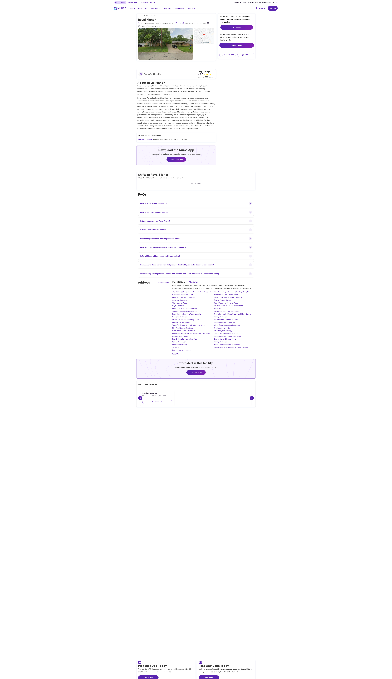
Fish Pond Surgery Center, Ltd (183, 328)
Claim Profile (237, 45)
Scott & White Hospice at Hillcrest (227, 345)
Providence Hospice (179, 345)
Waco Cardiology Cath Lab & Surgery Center (189, 325)
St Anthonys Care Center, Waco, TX (227, 295)
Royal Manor (218, 308)
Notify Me (237, 27)
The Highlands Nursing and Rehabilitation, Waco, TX (191, 292)
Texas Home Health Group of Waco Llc (228, 297)
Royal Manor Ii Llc (178, 306)
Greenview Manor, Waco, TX (182, 295)
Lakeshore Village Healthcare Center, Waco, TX (231, 292)
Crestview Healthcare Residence (226, 311)
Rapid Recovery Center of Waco (226, 303)
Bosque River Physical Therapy (183, 331)
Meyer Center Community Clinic (226, 320)
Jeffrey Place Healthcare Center (226, 333)
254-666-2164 (201, 23)
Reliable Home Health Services (183, 297)
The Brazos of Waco (179, 303)
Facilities (146, 16)
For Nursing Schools (148, 2)
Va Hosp (175, 347)
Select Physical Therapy (223, 331)
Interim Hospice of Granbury (183, 322)
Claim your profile (145, 139)
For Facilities (133, 2)
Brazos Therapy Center (222, 300)
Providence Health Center (182, 350)
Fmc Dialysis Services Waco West (184, 339)
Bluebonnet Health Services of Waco (227, 336)
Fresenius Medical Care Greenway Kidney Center (232, 314)
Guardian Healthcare (180, 300)
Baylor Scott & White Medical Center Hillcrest (231, 347)
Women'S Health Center (181, 317)
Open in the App (176, 159)
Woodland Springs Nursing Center (185, 311)
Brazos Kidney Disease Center (225, 339)
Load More (176, 354)
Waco (193, 282)
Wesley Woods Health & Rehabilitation (228, 306)
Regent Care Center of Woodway (184, 308)
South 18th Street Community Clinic (185, 320)
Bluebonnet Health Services (224, 322)
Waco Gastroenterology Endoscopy (227, 325)
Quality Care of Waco (180, 336)
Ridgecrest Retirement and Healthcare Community (191, 333)
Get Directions (163, 282)
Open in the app (196, 372)
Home (140, 16)
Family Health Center (222, 317)
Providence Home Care (222, 328)
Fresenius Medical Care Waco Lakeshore (187, 314)
